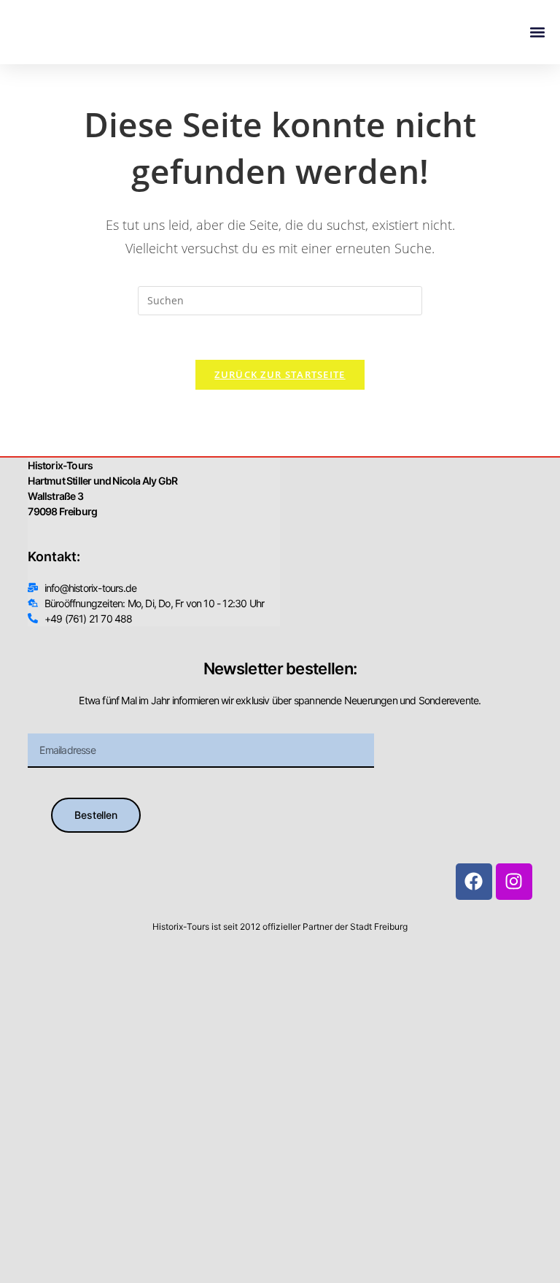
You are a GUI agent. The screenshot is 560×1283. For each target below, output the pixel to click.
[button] (537, 32)
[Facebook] (474, 881)
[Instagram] (514, 881)
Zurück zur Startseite (279, 374)
